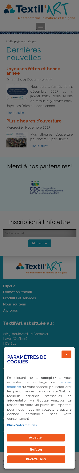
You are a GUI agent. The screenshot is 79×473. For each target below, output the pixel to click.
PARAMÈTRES (36, 459)
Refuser (36, 449)
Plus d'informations (22, 425)
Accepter (36, 437)
